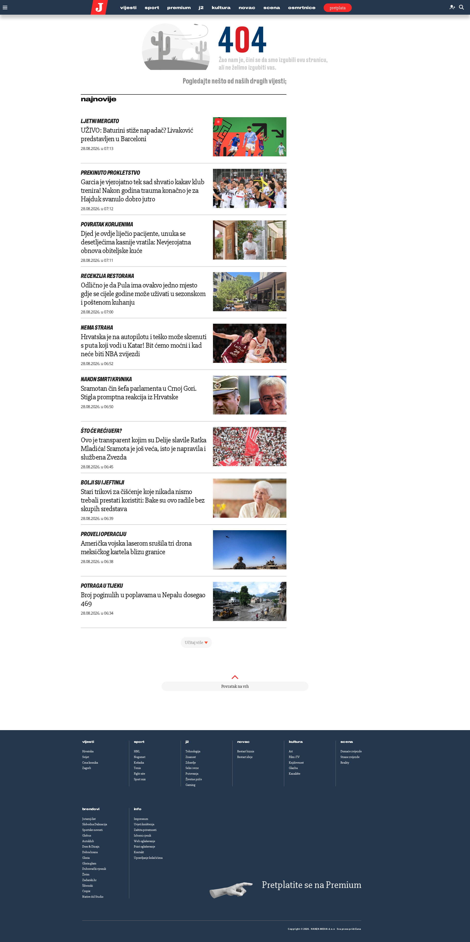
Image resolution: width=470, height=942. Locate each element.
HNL (137, 751)
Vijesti (128, 7)
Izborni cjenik (142, 836)
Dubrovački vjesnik (94, 869)
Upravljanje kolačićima (148, 858)
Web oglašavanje (144, 841)
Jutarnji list (89, 819)
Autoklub (88, 841)
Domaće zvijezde (351, 751)
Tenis (137, 768)
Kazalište (294, 774)
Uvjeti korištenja (144, 824)
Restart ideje (245, 757)
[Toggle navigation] (4, 6)
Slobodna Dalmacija (94, 824)
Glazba (293, 768)
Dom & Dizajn (90, 847)
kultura (296, 742)
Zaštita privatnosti (145, 830)
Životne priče (194, 779)
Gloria (86, 858)
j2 (187, 742)
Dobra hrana (90, 852)
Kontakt (139, 852)
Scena (271, 7)
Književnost (296, 763)
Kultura (221, 7)
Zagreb (86, 768)
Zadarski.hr (89, 880)
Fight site (139, 774)
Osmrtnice (302, 7)
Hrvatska (88, 751)
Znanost (191, 757)
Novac (247, 7)
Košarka (139, 763)
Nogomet (139, 757)
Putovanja (192, 774)
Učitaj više (194, 642)
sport (139, 742)
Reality (345, 763)
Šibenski (87, 886)
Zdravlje (191, 763)
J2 (201, 7)
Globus (86, 836)
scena (347, 742)
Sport (152, 7)
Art (291, 751)
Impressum (141, 819)
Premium (179, 7)
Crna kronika (90, 763)
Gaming (190, 785)
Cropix (86, 891)
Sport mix (140, 779)
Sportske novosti (92, 830)
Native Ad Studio (92, 897)
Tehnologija (193, 751)
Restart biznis (245, 751)
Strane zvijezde (350, 757)
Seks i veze (192, 768)
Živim (85, 874)
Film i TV (294, 757)
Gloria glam (89, 863)
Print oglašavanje (144, 847)
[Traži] (461, 7)
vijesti (88, 742)
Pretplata (338, 7)
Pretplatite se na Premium (311, 885)
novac (243, 742)
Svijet (85, 757)
